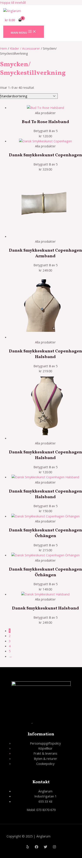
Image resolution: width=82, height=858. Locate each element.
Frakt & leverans (45, 753)
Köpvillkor (45, 748)
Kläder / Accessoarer (25, 48)
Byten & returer (45, 758)
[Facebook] (36, 847)
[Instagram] (54, 847)
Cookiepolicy (45, 763)
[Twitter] (45, 847)
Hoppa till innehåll (13, 2)
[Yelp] (27, 847)
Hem (3, 48)
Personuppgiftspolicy (45, 743)
